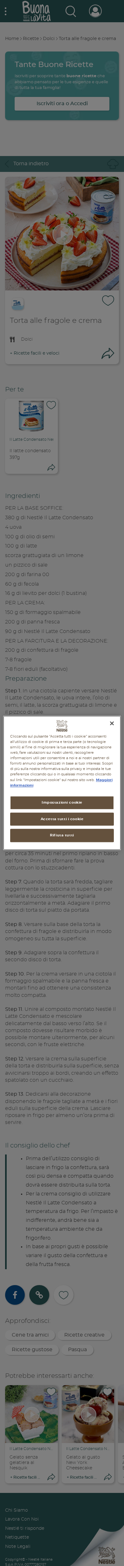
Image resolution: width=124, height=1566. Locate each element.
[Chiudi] (112, 723)
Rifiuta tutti (62, 835)
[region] (62, 783)
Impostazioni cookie (62, 802)
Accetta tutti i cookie (62, 819)
